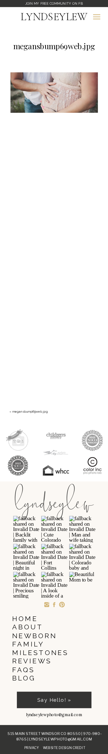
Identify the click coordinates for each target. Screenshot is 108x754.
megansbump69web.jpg (30, 411)
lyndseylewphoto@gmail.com (60, 739)
